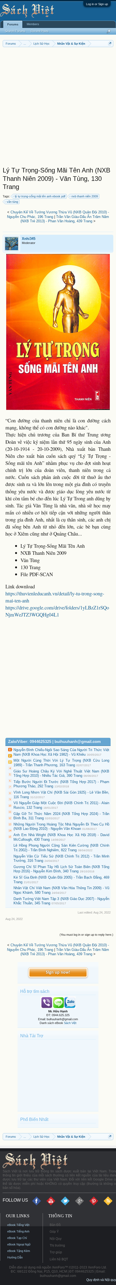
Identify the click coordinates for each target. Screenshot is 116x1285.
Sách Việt (70, 1023)
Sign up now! (58, 972)
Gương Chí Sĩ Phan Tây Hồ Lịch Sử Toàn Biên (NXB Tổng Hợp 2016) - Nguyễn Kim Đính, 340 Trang (61, 869)
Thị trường (57, 1245)
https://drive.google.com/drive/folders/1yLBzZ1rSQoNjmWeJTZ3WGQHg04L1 (57, 611)
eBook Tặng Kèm (18, 1251)
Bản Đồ (55, 1225)
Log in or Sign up (97, 4)
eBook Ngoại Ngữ (18, 1244)
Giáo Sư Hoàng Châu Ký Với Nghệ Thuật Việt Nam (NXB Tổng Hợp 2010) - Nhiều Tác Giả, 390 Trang (61, 773)
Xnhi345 (28, 239)
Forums (12, 24)
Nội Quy (56, 1239)
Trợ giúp (56, 1252)
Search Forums (15, 31)
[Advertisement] (58, 108)
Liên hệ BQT (59, 1259)
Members (33, 24)
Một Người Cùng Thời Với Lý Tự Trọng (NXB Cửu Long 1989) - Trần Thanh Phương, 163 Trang (61, 762)
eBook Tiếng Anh (18, 1231)
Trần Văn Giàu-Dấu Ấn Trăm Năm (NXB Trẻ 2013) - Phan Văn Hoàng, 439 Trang (65, 219)
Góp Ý (54, 1232)
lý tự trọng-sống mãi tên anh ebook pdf (40, 196)
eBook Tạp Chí (17, 1238)
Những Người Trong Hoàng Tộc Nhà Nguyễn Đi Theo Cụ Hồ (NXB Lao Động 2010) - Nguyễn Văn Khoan (61, 826)
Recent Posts (40, 31)
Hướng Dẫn (15, 1257)
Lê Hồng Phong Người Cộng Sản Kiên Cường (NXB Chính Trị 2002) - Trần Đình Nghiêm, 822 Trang (61, 847)
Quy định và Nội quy (101, 1280)
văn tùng (12, 201)
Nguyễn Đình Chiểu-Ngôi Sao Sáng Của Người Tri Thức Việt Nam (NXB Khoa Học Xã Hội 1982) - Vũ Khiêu (61, 752)
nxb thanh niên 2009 (84, 196)
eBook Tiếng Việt (18, 1225)
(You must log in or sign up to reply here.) (86, 934)
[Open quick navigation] (110, 43)
